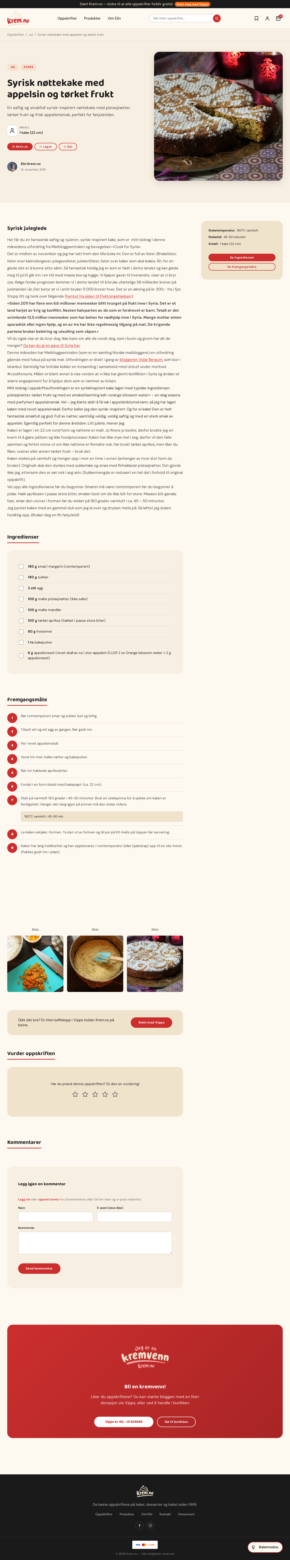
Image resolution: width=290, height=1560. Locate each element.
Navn (21, 1208)
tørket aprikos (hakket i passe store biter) (67, 620)
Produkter (92, 18)
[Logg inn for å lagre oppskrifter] (256, 18)
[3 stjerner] (95, 1094)
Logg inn (24, 1199)
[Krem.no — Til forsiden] (18, 18)
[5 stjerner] (115, 1094)
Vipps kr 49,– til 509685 (124, 1422)
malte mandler (44, 610)
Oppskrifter (67, 18)
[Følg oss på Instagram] (150, 1525)
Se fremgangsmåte (241, 267)
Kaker (28, 67)
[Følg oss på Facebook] (139, 1525)
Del (69, 147)
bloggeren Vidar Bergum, (141, 359)
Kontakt (165, 1514)
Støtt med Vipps (151, 1022)
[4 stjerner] (105, 1094)
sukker (38, 577)
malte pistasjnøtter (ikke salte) (58, 599)
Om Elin (114, 18)
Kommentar (26, 1228)
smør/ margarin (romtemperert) (59, 566)
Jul (31, 35)
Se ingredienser (242, 257)
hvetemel (40, 631)
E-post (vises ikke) (110, 1208)
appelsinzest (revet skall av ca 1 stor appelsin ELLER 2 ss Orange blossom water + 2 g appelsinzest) (99, 655)
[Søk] (217, 18)
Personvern (186, 1514)
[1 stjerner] (75, 1094)
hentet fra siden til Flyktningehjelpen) (99, 296)
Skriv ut (22, 147)
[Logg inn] (267, 18)
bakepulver (40, 642)
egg (35, 588)
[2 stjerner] (85, 1094)
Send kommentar (39, 1268)
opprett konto (48, 1199)
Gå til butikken (176, 1422)
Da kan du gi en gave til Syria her (51, 345)
